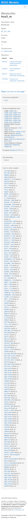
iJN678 (6, 311)
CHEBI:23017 (17, 115)
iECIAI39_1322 (9, 234)
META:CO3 (12, 139)
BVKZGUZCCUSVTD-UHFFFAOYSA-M (13, 136)
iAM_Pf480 (8, 370)
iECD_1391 (8, 213)
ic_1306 (7, 198)
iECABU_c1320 (9, 206)
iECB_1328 (8, 208)
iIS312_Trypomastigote (12, 454)
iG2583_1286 (9, 272)
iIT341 (6, 190)
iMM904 (7, 175)
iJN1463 (7, 383)
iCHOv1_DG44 (9, 349)
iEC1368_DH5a (9, 364)
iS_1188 (7, 278)
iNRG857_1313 (9, 276)
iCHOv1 (7, 335)
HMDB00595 (8, 145)
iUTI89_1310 (8, 297)
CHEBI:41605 (17, 120)
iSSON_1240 (9, 290)
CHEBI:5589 (16, 122)
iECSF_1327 (8, 257)
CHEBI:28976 (17, 117)
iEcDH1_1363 (9, 215)
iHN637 (7, 320)
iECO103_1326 (9, 238)
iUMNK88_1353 (9, 295)
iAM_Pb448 (8, 374)
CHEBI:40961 (8, 120)
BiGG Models (10, 2)
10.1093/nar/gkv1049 (18, 510)
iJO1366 (7, 171)
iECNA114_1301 (10, 236)
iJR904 (6, 303)
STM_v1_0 (8, 307)
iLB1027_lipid (9, 343)
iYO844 (7, 326)
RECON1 (7, 328)
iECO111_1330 (9, 240)
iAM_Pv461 (8, 372)
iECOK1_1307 (9, 244)
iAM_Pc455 (8, 377)
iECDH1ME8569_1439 (12, 217)
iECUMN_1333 (9, 263)
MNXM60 (7, 126)
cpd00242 (18, 133)
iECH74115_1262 (10, 227)
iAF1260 (7, 173)
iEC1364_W (8, 358)
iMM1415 (7, 314)
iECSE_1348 (8, 255)
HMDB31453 (8, 147)
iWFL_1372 (8, 299)
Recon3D (7, 345)
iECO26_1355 (9, 242)
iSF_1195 (7, 185)
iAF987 (6, 309)
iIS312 (6, 461)
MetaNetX (13, 150)
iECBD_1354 (8, 211)
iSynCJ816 (8, 368)
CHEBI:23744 (8, 117)
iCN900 (7, 381)
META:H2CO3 (20, 139)
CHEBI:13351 (13, 111)
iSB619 (7, 177)
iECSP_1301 (8, 261)
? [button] (25, 91)
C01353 (23, 132)
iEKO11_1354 (9, 267)
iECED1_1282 (9, 225)
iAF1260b (7, 332)
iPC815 (7, 183)
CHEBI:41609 (8, 122)
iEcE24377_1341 (10, 223)
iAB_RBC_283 (9, 330)
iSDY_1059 (8, 284)
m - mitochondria (6, 51)
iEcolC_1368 (8, 246)
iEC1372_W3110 (10, 360)
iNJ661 (6, 192)
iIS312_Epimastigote (11, 459)
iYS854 (6, 351)
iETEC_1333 (8, 269)
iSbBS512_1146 (10, 280)
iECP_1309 (8, 248)
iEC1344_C (8, 366)
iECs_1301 (8, 253)
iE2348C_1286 (9, 200)
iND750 (7, 181)
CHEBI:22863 (8, 115)
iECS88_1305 (9, 251)
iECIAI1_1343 (9, 232)
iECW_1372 (8, 265)
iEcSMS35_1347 (10, 259)
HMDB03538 (16, 145)
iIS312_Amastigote (10, 463)
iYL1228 (7, 305)
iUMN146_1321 (9, 293)
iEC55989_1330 (10, 204)
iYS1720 (7, 385)
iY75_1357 (8, 324)
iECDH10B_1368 (10, 221)
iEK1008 (7, 347)
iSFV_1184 (8, 286)
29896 (6, 130)
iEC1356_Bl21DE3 (10, 354)
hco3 (6, 100)
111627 (20, 128)
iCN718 (7, 362)
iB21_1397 (8, 196)
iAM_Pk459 (8, 379)
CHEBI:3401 (16, 118)
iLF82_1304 (8, 274)
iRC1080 (7, 322)
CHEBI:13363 (8, 113)
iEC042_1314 (9, 202)
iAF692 (6, 316)
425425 (11, 130)
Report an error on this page (13, 91)
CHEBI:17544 (17, 113)
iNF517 (7, 337)
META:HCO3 (8, 141)
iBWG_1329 (8, 194)
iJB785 (6, 341)
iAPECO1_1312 (9, 179)
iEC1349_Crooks (10, 356)
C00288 (17, 132)
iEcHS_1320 (8, 229)
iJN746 (6, 187)
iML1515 (7, 339)
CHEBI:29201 (8, 118)
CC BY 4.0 (20, 150)
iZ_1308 (7, 301)
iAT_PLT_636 (5, 31)
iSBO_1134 (8, 282)
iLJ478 (6, 318)
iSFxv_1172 (8, 288)
